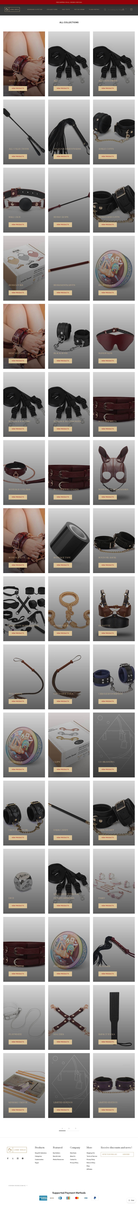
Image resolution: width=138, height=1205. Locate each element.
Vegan (37, 1162)
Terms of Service (92, 1156)
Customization (39, 1159)
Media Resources (58, 1159)
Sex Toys (66, 9)
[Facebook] (8, 1158)
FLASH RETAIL (94, 9)
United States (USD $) (17, 1185)
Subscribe (126, 1154)
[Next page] (75, 1128)
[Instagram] (17, 1158)
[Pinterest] (22, 1158)
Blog (88, 1166)
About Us (72, 1156)
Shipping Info (91, 1153)
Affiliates (89, 1169)
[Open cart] (131, 9)
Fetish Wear (79, 9)
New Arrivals (57, 1156)
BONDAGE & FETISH (34, 9)
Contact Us (73, 1159)
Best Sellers (56, 1153)
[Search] (113, 9)
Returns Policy (91, 1162)
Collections (52, 9)
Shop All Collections (41, 1153)
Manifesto (73, 1153)
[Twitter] (12, 1158)
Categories (38, 1156)
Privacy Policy (74, 1162)
